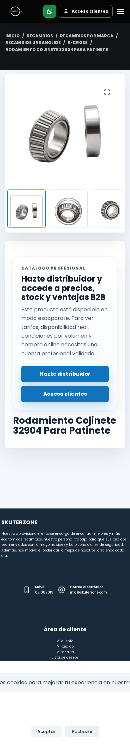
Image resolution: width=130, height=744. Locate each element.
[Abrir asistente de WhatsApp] (49, 11)
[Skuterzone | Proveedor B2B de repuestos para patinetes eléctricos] (15, 11)
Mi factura (65, 652)
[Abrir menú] (120, 11)
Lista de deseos (65, 657)
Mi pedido (65, 646)
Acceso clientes (65, 393)
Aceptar (46, 731)
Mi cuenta (65, 641)
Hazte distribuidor (65, 373)
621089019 (44, 592)
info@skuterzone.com (88, 592)
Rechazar (82, 731)
